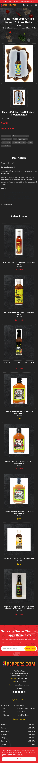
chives (30, 142)
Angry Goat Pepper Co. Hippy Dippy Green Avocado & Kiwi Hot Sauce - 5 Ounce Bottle (19, 608)
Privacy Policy (21, 712)
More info (20, 755)
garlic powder (6, 142)
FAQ (4, 712)
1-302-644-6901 (20, 682)
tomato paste (6, 136)
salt (15, 139)
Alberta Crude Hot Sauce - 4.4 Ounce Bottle (19, 559)
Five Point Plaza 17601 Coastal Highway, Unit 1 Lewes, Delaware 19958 (19, 673)
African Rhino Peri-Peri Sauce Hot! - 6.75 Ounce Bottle (19, 462)
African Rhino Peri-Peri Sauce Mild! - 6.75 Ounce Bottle (19, 512)
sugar (26, 136)
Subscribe (29, 648)
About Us (6, 705)
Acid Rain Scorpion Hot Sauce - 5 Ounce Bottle (19, 363)
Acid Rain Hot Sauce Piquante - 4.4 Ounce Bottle (19, 313)
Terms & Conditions (23, 715)
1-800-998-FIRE (22, 679)
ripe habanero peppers (19, 142)
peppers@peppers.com (21, 685)
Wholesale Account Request (26, 709)
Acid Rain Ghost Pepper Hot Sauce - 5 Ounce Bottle (19, 263)
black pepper (22, 139)
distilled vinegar (17, 136)
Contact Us (20, 705)
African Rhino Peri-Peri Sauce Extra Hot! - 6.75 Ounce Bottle (19, 412)
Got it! (19, 759)
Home (19, 26)
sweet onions (6, 146)
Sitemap (6, 715)
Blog (4, 709)
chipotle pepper (6, 139)
